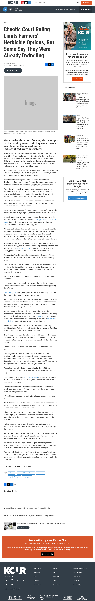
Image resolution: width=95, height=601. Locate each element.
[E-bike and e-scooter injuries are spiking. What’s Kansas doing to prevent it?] (69, 159)
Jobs (54, 580)
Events (55, 568)
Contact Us (56, 576)
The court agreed (10, 292)
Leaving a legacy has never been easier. (77, 55)
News (5, 22)
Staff (55, 572)
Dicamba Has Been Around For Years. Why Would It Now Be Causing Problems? (29, 516)
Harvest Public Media (26, 473)
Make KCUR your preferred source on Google (77, 184)
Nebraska (27, 477)
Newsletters (37, 585)
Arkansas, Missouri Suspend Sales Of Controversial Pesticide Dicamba (27, 508)
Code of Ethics (77, 572)
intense (39, 316)
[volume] (10, 9)
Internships (56, 585)
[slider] (13, 9)
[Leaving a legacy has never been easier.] (77, 36)
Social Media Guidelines (80, 568)
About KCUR (37, 568)
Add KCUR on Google (77, 198)
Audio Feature (14, 477)
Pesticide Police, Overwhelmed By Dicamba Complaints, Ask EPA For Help (41, 523)
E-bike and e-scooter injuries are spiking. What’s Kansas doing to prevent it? (82, 164)
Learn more (77, 79)
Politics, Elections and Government (82, 94)
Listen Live (37, 572)
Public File (76, 580)
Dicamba (40, 473)
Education (79, 135)
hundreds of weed (31, 377)
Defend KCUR (47, 554)
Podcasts (36, 580)
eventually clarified (23, 248)
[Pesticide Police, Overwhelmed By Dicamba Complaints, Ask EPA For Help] (10, 526)
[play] (5, 9)
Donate (87, 3)
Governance (76, 576)
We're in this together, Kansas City (47, 540)
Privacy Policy (77, 585)
